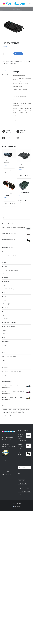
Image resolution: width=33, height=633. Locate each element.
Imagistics (6, 281)
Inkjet (4, 375)
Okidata (5, 296)
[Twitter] (5, 460)
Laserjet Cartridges (11, 63)
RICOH (4, 334)
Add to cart (18, 53)
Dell (4, 292)
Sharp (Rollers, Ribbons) (9, 322)
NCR (4, 285)
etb (20, 503)
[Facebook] (3, 460)
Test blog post (7, 474)
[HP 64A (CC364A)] (24, 155)
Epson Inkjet (6, 304)
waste (19, 415)
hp (18, 409)
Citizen (5, 330)
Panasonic (6, 341)
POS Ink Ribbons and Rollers (10, 270)
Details (13, 170)
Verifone (5, 360)
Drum (14, 409)
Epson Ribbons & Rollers (9, 356)
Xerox (4, 300)
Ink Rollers (13, 412)
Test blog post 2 (7, 471)
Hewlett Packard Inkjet (9, 289)
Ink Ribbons (6, 412)
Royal (4, 345)
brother (5, 409)
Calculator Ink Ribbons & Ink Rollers (12, 371)
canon (10, 409)
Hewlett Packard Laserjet (16, 61)
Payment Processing (5, 455)
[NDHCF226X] (16, 26)
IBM (4, 251)
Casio (4, 315)
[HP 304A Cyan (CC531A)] (9, 185)
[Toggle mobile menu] (30, 3)
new (4, 352)
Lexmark (5, 277)
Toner (15, 415)
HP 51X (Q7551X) (23, 193)
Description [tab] (5, 71)
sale (4, 364)
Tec (4, 349)
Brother (5, 266)
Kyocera (19, 412)
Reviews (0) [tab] (5, 74)
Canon (5, 311)
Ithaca (5, 262)
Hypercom (6, 367)
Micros (5, 274)
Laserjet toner (26, 61)
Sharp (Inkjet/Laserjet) (9, 326)
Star (4, 337)
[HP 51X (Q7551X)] (24, 185)
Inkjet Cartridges (25, 409)
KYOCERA (5, 319)
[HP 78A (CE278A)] (9, 153)
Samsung (5, 307)
